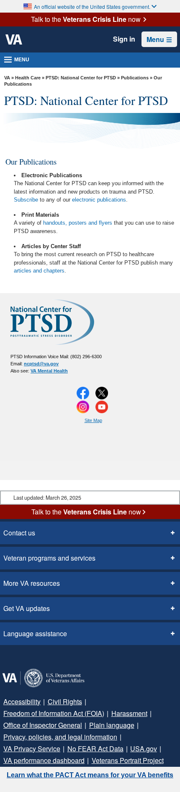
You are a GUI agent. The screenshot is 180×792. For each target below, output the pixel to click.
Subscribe (26, 200)
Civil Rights (65, 701)
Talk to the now (86, 19)
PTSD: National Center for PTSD (81, 77)
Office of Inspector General (42, 725)
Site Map (93, 420)
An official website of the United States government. (92, 6)
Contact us (19, 533)
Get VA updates (26, 608)
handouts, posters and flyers (77, 223)
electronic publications (99, 200)
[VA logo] (13, 39)
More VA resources (31, 583)
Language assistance (35, 633)
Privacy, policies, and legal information (60, 737)
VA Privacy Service (31, 748)
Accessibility (22, 701)
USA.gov (143, 748)
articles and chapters (39, 270)
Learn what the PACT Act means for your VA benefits (90, 775)
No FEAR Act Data (95, 748)
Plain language (111, 725)
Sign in (124, 39)
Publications (135, 77)
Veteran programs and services (49, 558)
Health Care (28, 77)
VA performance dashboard (44, 760)
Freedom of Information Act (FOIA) (53, 713)
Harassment (129, 713)
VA (7, 77)
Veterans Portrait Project (128, 760)
